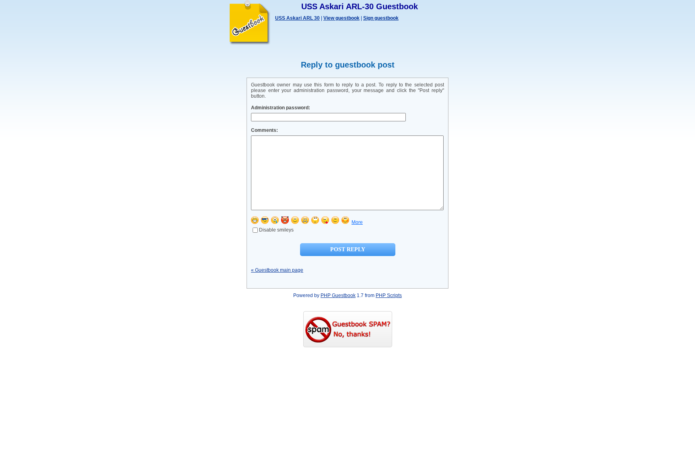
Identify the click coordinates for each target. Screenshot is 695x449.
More (357, 222)
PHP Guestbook (338, 295)
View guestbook (341, 18)
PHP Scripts (389, 295)
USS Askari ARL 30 (297, 18)
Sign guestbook (381, 18)
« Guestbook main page (277, 270)
